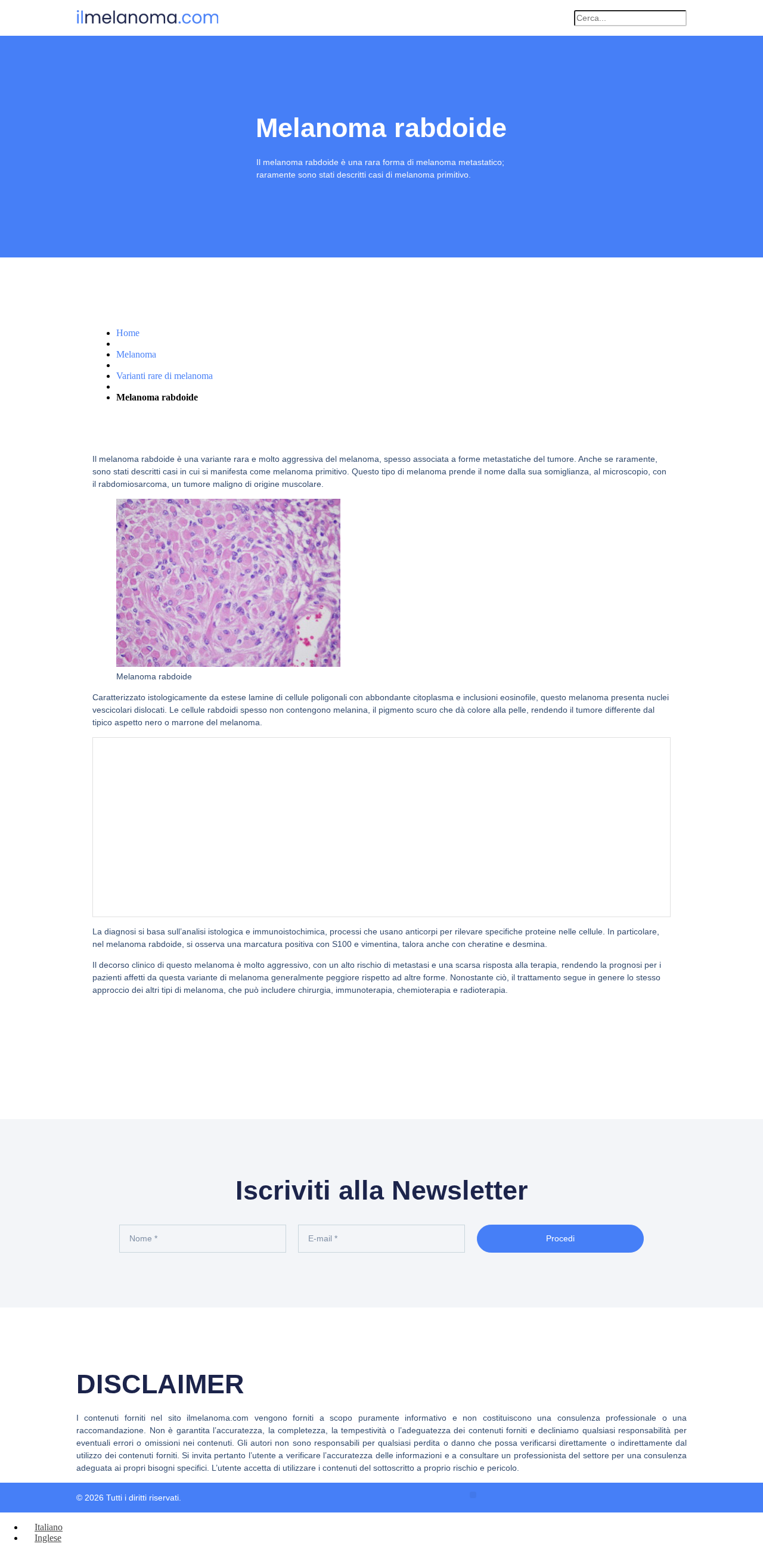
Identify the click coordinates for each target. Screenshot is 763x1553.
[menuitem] (43, 1527)
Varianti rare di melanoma (164, 376)
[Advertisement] (381, 827)
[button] (559, 18)
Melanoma (136, 354)
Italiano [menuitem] (49, 1527)
